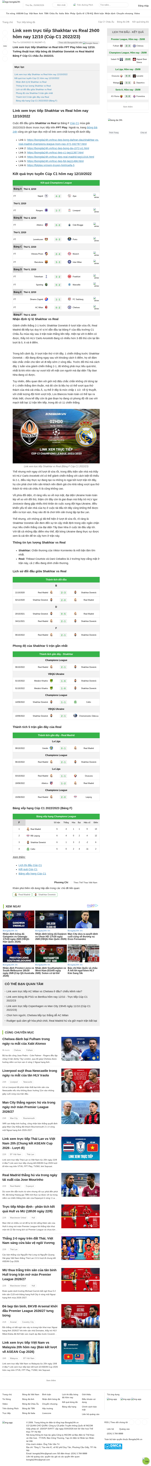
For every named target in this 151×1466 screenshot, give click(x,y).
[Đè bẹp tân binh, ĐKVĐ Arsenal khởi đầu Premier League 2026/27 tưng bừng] (80, 1316)
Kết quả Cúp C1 (28, 869)
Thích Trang (114, 133)
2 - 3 (128, 46)
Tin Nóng (6, 1399)
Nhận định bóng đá (51, 1399)
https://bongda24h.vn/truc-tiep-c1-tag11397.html (55, 152)
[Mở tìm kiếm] (127, 5)
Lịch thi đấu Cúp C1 (30, 865)
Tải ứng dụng (113, 1394)
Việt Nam (33, 13)
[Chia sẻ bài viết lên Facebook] (5, 32)
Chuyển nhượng (124, 13)
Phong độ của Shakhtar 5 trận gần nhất (34, 93)
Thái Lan (30, 1154)
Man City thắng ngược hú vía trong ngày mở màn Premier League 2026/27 (28, 1107)
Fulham (29, 1050)
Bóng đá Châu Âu (30, 1404)
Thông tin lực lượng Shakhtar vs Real (33, 86)
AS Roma (115, 96)
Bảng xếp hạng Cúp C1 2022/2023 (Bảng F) (36, 100)
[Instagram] (138, 1422)
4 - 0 (128, 96)
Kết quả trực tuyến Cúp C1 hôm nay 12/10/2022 (36, 78)
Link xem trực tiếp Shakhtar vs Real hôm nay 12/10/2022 (41, 74)
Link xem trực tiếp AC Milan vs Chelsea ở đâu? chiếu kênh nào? (44, 991)
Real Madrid (24, 894)
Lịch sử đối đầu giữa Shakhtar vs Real (33, 89)
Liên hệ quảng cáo (90, 1414)
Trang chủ (7, 1394)
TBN (46, 13)
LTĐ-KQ (89, 13)
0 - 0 (128, 76)
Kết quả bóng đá (140, 22)
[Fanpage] (131, 1422)
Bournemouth (29, 1118)
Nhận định (110, 13)
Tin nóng (10, 13)
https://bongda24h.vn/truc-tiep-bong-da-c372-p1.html (58, 148)
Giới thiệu (86, 1394)
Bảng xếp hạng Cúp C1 (32, 873)
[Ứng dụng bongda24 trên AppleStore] (136, 1399)
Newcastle (27, 1082)
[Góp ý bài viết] (5, 52)
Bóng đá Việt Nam (30, 1394)
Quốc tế (80, 13)
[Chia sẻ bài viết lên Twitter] (5, 39)
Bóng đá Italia (28, 1413)
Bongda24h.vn (135, 1439)
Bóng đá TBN (28, 1408)
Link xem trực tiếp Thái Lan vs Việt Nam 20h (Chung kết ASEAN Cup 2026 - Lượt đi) (28, 1143)
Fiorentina (140, 96)
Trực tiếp (6, 1413)
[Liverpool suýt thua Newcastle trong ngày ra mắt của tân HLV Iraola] (80, 1080)
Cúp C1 (74, 123)
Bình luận (99, 13)
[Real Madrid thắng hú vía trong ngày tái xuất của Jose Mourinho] (80, 1185)
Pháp (72, 13)
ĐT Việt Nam (15, 1154)
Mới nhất (61, 5)
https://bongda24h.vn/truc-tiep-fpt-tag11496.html (55, 161)
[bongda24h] (3, 13)
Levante (139, 76)
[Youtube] (144, 1422)
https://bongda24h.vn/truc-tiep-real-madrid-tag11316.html (60, 156)
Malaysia (14, 1358)
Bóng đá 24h (123, 22)
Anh (41, 13)
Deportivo (140, 83)
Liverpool (14, 1082)
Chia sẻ (144, 133)
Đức (67, 13)
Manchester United (18, 1218)
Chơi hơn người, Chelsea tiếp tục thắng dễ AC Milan (37, 1015)
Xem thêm (51, 1380)
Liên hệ (110, 1429)
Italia (61, 13)
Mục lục (19, 67)
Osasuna (115, 76)
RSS (106, 1422)
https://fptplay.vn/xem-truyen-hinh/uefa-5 (50, 165)
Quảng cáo (124, 1429)
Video (137, 13)
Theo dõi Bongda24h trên (71, 42)
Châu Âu (53, 13)
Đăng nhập (143, 5)
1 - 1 (128, 83)
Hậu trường (47, 1408)
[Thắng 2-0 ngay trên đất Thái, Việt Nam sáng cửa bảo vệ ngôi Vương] (80, 1248)
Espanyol (30, 1186)
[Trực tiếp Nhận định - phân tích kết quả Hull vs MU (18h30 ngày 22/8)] (80, 1216)
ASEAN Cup (22, 13)
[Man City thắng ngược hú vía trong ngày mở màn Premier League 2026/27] (80, 1112)
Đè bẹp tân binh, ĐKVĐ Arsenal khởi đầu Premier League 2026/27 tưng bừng (30, 1310)
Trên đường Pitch (85, 5)
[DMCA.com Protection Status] (113, 1448)
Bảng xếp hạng (69, 1406)
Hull (33, 1218)
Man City (14, 1118)
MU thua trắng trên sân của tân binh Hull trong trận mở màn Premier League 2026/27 (29, 1274)
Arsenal (13, 1322)
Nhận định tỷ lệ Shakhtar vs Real (31, 82)
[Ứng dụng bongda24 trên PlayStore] (126, 1399)
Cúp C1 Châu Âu (106, 22)
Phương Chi (61, 882)
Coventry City (28, 1322)
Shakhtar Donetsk (47, 894)
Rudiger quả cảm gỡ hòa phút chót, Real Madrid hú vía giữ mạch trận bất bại (51, 1020)
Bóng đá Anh (28, 1399)
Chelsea (17, 1050)
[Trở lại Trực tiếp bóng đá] (5, 58)
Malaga (116, 83)
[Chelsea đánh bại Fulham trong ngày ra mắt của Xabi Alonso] (80, 1049)
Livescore (46, 1413)
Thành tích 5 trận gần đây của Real (32, 97)
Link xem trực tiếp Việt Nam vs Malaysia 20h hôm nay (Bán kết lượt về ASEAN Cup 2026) (29, 1347)
